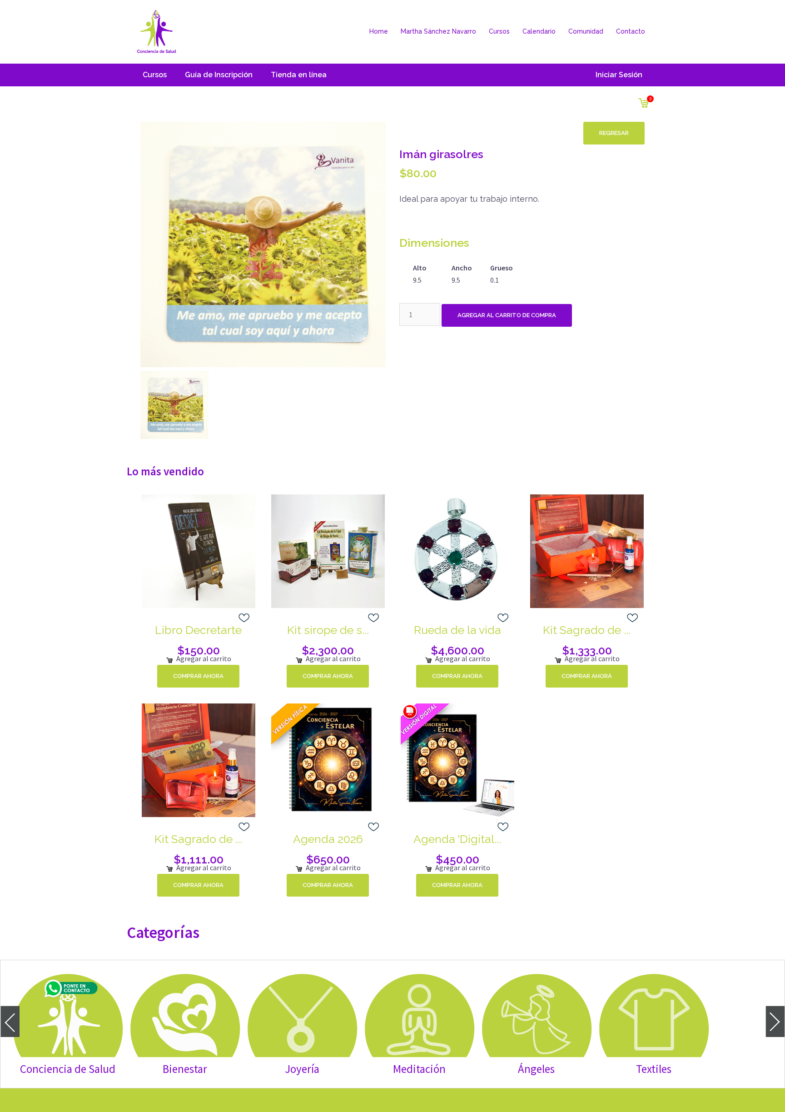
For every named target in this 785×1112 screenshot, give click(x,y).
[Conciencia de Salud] (156, 30)
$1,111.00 (199, 859)
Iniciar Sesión (619, 74)
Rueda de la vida (457, 630)
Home (378, 31)
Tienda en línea (299, 74)
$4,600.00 (457, 650)
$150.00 (198, 650)
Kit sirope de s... (328, 630)
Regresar (614, 133)
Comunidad (585, 31)
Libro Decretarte (198, 630)
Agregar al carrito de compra (506, 315)
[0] (643, 101)
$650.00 (328, 859)
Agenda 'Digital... (457, 839)
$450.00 (457, 859)
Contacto (630, 31)
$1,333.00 (587, 650)
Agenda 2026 (328, 839)
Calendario (539, 31)
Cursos (499, 31)
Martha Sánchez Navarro (438, 31)
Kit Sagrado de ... (587, 630)
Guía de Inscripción (219, 74)
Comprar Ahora (198, 676)
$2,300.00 (328, 650)
